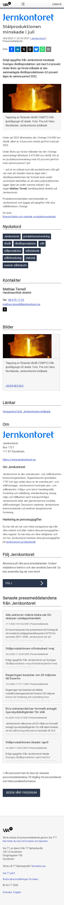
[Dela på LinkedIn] (17, 50)
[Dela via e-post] (48, 50)
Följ (8, 583)
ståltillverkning (13, 258)
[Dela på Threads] (30, 50)
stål (42, 243)
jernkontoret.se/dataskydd (20, 541)
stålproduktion (12, 250)
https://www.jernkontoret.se (19, 459)
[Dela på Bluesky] (36, 50)
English (17, 892)
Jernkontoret (38, 38)
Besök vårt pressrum (21, 792)
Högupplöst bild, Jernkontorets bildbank (27, 411)
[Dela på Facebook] (11, 50)
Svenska (7, 892)
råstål (7, 243)
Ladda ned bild (15, 385)
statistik (30, 258)
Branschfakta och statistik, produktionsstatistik (29, 216)
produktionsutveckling (36, 236)
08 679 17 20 (16, 300)
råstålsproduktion (25, 243)
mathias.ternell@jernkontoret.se (21, 304)
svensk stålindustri (15, 265)
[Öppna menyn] (23, 4)
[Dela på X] (24, 50)
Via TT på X (9, 873)
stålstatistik (32, 250)
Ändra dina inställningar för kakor (20, 879)
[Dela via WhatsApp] (42, 50)
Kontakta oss (39, 866)
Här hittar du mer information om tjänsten (25, 841)
